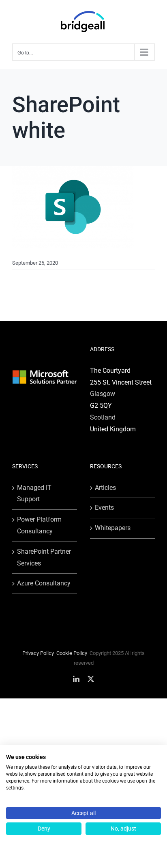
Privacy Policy (38, 653)
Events (104, 507)
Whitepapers (113, 528)
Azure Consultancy (44, 583)
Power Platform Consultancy (39, 525)
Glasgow (102, 394)
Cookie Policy (71, 653)
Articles (105, 488)
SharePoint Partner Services (44, 557)
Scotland (103, 417)
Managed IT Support (34, 493)
